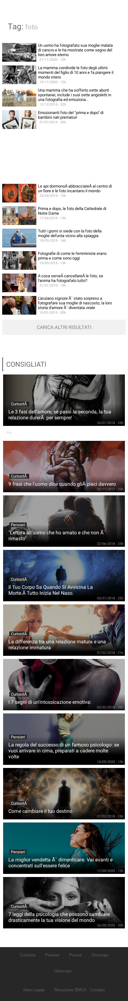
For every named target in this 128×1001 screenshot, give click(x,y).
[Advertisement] (64, 156)
